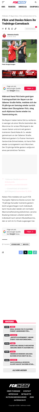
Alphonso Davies (15, 244)
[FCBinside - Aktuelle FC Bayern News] (20, 2)
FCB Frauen (13, 351)
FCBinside (5, 16)
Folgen (29, 88)
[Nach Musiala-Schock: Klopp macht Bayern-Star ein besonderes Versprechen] (19, 362)
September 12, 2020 (24, 191)
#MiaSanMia (10, 182)
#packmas (23, 179)
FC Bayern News (13, 16)
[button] (4, 2)
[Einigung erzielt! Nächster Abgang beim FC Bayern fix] (19, 345)
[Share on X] (8, 28)
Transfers (12, 326)
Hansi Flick (26, 244)
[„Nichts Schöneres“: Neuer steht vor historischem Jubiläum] (19, 337)
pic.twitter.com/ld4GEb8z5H (16, 185)
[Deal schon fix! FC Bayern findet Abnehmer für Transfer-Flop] (19, 328)
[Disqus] (19, 285)
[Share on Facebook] (5, 28)
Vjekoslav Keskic (13, 34)
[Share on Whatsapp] (12, 28)
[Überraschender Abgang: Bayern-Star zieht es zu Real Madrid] (19, 353)
